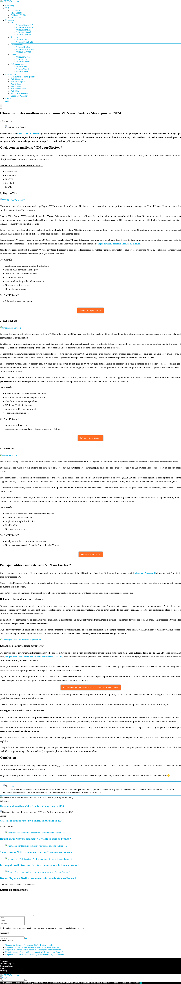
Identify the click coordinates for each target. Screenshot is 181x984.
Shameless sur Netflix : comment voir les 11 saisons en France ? (36, 851)
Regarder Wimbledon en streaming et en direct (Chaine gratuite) (32, 947)
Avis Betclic (16, 84)
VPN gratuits (16, 13)
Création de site (17, 64)
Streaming (9, 6)
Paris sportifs (10, 74)
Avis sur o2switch (23, 52)
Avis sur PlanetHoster (25, 49)
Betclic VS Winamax (19, 93)
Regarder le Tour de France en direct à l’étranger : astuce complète (33, 950)
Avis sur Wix (21, 67)
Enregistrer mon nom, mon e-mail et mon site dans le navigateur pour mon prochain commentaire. (44, 928)
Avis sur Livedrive (23, 61)
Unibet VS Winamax (19, 96)
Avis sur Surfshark (23, 32)
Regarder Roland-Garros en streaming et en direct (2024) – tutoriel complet (36, 954)
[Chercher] (26, 938)
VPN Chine (16, 17)
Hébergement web (18, 45)
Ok (141, 983)
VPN (7, 8)
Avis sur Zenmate (23, 34)
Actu (7, 101)
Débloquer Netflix (18, 15)
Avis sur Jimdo (22, 71)
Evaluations (10, 20)
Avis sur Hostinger (24, 47)
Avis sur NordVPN (24, 30)
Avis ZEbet (15, 91)
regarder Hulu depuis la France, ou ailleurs (119, 243)
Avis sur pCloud (23, 57)
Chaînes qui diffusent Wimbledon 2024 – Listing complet (29, 945)
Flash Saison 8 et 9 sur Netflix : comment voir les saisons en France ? (34, 952)
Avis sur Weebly (23, 69)
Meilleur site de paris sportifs (23, 77)
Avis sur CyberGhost (25, 27)
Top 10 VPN (16, 10)
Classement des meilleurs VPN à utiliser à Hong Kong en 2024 (32, 806)
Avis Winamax (17, 79)
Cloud (13, 54)
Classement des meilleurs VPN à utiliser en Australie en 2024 (31, 820)
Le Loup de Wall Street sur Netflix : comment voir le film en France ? (39, 865)
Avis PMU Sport (18, 81)
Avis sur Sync (22, 59)
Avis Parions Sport (18, 89)
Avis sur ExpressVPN (25, 25)
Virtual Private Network (29, 133)
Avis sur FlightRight (24, 42)
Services (14, 37)
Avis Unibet (16, 86)
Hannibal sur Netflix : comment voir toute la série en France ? (35, 838)
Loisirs (8, 98)
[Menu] (1, 105)
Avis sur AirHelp (23, 39)
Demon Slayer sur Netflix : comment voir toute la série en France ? (38, 878)
